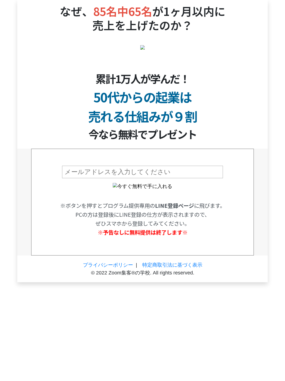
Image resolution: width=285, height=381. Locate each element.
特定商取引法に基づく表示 (172, 265)
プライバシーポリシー (108, 265)
